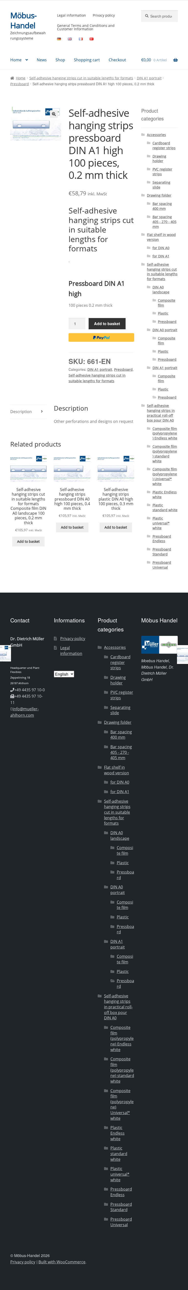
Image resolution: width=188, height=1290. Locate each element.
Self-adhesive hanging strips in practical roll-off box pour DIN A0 (161, 412)
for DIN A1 (161, 256)
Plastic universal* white (161, 523)
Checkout (117, 60)
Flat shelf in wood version (116, 770)
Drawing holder (159, 158)
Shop (60, 60)
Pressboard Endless (162, 539)
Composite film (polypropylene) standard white (165, 453)
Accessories (156, 134)
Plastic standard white (165, 507)
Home (16, 60)
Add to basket (107, 323)
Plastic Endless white (117, 1133)
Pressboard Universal (162, 565)
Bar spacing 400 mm (162, 206)
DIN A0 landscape (161, 289)
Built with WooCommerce (61, 1262)
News (42, 60)
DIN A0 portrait (165, 330)
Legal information (71, 15)
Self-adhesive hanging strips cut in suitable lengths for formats (81, 78)
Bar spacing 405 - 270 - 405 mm (164, 221)
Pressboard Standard (162, 551)
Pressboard (19, 84)
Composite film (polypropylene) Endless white (165, 433)
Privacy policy (104, 15)
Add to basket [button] (28, 541)
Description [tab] (21, 411)
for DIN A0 (161, 247)
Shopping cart (87, 60)
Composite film (125, 850)
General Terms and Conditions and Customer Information (86, 27)
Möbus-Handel (23, 20)
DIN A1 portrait (149, 78)
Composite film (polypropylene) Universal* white (165, 476)
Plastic (163, 313)
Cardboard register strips (164, 145)
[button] (54, 114)
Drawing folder (159, 195)
